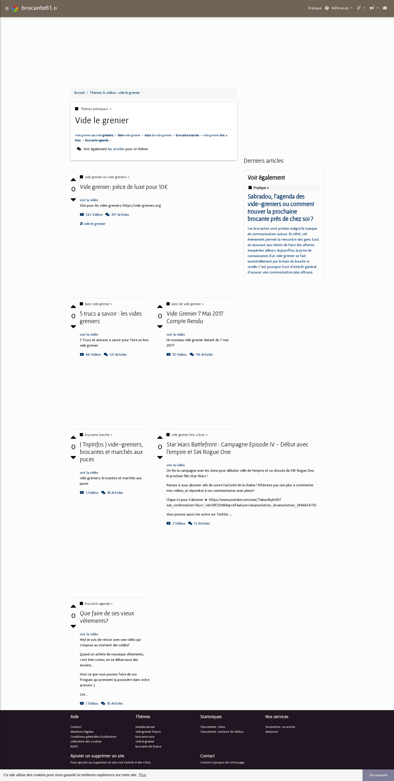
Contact (76, 727)
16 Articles (115, 704)
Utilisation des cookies (86, 741)
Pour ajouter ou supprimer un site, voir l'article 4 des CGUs (110, 762)
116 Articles (204, 355)
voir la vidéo (89, 200)
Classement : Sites (212, 727)
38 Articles (115, 493)
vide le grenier (144, 741)
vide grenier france (148, 732)
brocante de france (148, 746)
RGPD (74, 746)
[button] (360, 8)
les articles (116, 149)
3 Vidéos (92, 493)
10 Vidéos (179, 355)
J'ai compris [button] (378, 775)
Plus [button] (142, 775)
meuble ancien (145, 727)
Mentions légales (82, 732)
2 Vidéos (178, 524)
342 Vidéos (94, 215)
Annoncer (271, 732)
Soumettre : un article (280, 727)
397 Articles (120, 215)
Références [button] (340, 8)
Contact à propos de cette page (222, 762)
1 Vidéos (92, 704)
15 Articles (202, 524)
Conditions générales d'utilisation (93, 737)
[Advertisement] (197, 52)
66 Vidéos (93, 355)
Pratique (314, 8)
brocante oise (144, 737)
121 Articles (118, 355)
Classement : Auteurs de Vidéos (222, 732)
